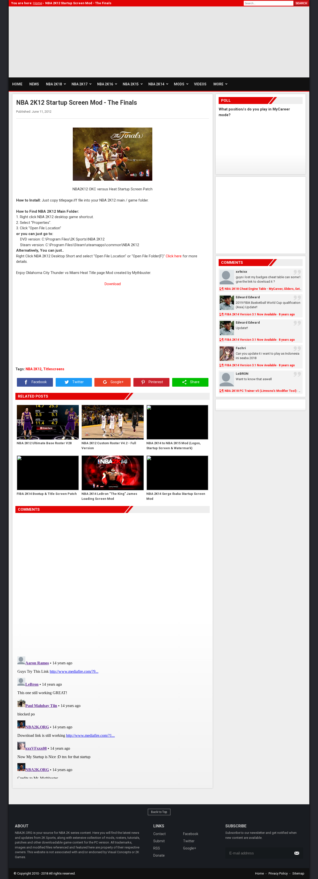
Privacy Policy (278, 873)
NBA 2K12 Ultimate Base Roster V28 (44, 443)
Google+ (116, 382)
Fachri (241, 348)
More (218, 84)
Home (259, 873)
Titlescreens (53, 369)
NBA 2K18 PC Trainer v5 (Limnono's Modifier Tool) (260, 391)
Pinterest (155, 382)
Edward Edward (248, 297)
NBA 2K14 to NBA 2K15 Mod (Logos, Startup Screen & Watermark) (173, 445)
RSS (156, 848)
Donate (159, 855)
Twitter (78, 382)
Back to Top (159, 812)
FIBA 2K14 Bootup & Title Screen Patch (47, 494)
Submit (159, 841)
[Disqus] (112, 583)
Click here (174, 256)
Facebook (39, 382)
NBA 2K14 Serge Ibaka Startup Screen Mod (175, 496)
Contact (159, 834)
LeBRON (242, 373)
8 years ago (287, 314)
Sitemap (298, 873)
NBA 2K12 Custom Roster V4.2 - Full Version (108, 445)
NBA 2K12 (33, 369)
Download (113, 284)
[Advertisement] (99, 41)
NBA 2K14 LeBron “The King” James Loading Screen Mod (109, 496)
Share (194, 382)
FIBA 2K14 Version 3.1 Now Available (251, 314)
